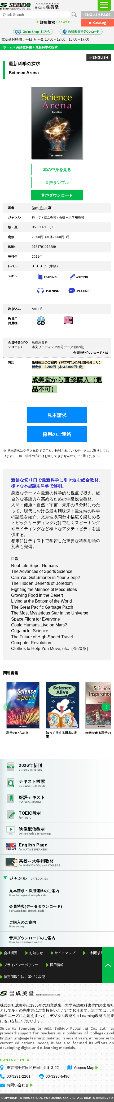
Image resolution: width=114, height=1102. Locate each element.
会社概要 (10, 953)
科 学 (36, 217)
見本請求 (57, 415)
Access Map (84, 1067)
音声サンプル (57, 182)
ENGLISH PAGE (98, 14)
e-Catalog (97, 22)
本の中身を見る (57, 169)
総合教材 (50, 217)
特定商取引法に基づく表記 (24, 977)
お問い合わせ (18, 1085)
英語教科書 (24, 47)
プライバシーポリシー (21, 965)
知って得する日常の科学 (62, 734)
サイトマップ (65, 953)
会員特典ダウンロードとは (90, 352)
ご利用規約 (95, 953)
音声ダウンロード (57, 195)
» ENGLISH (98, 57)
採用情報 (57, 965)
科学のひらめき (17, 733)
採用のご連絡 (57, 434)
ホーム (8, 47)
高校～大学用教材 (71, 217)
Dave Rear (39, 208)
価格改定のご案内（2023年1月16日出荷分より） (67, 362)
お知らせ (36, 953)
